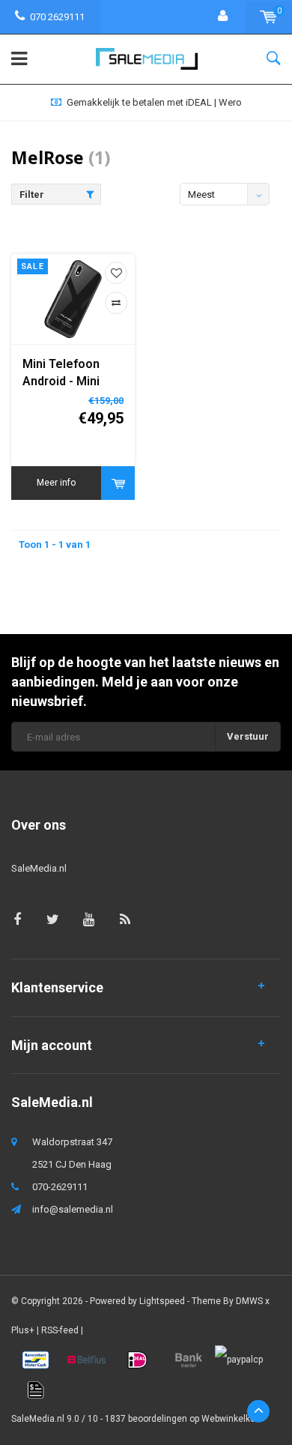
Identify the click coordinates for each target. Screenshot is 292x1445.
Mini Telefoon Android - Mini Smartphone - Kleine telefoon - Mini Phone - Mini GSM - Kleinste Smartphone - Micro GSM (70, 373)
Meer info (56, 482)
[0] (268, 16)
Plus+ (22, 1330)
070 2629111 (57, 16)
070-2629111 (60, 1186)
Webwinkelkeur (232, 1419)
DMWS (249, 1301)
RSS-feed (60, 1330)
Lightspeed (162, 1301)
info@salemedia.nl (72, 1209)
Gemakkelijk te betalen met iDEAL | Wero (154, 102)
